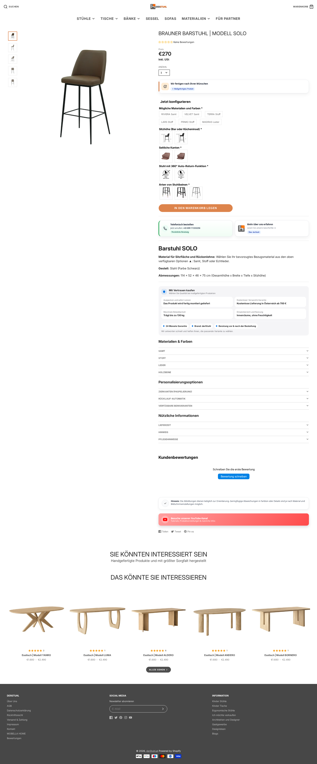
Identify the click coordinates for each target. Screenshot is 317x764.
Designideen (219, 729)
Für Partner (228, 19)
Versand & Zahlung (17, 719)
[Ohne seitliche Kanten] (166, 156)
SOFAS (170, 19)
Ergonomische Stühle (223, 710)
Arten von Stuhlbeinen (174, 184)
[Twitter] (116, 717)
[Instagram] (125, 717)
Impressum (13, 724)
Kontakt (11, 729)
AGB (9, 705)
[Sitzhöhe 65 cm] (166, 137)
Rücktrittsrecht (15, 715)
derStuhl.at (152, 750)
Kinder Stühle (219, 701)
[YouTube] (130, 717)
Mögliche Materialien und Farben (181, 108)
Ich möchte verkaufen (224, 715)
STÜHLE (84, 19)
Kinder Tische (219, 705)
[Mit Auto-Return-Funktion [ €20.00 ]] (181, 174)
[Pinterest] (120, 717)
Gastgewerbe (219, 724)
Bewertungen (14, 738)
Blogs (215, 733)
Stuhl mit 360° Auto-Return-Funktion (183, 166)
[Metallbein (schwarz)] (196, 193)
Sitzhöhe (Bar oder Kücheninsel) (180, 129)
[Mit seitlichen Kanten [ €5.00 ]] (181, 156)
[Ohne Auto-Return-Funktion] (166, 174)
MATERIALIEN (194, 19)
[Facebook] (111, 717)
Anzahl (162, 67)
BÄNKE (130, 19)
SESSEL (152, 19)
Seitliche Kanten (170, 147)
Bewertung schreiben (234, 476)
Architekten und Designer (226, 719)
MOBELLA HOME (16, 733)
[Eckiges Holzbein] (181, 193)
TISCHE (107, 19)
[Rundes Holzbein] (166, 193)
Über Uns (12, 701)
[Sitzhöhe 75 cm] (181, 137)
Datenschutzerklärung (19, 710)
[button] (165, 42)
